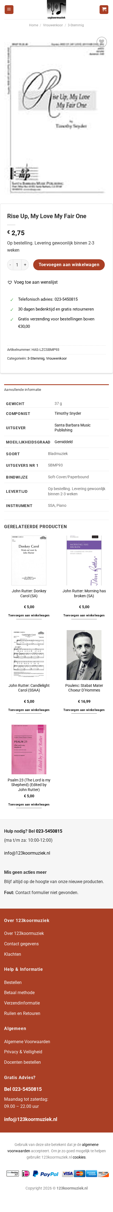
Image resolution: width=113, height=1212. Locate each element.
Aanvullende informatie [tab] (22, 390)
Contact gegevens (21, 943)
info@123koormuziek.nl (27, 853)
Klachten (12, 954)
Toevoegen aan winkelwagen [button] (28, 615)
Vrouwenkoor (53, 25)
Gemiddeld (64, 442)
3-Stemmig (76, 25)
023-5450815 (49, 831)
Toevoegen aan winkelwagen (69, 264)
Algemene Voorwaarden (27, 1041)
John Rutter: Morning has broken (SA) (84, 593)
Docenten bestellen (22, 1062)
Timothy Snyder (68, 413)
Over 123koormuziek (24, 933)
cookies (79, 1157)
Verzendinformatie (22, 1003)
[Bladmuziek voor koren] (56, 9)
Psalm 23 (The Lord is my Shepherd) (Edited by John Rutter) (29, 785)
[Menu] (9, 9)
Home (33, 25)
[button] (32, 282)
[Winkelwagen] (104, 9)
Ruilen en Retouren (22, 1013)
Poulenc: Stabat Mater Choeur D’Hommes (84, 688)
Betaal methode (19, 992)
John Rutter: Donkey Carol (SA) (29, 593)
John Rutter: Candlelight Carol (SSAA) (29, 688)
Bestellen (13, 982)
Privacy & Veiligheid (23, 1051)
